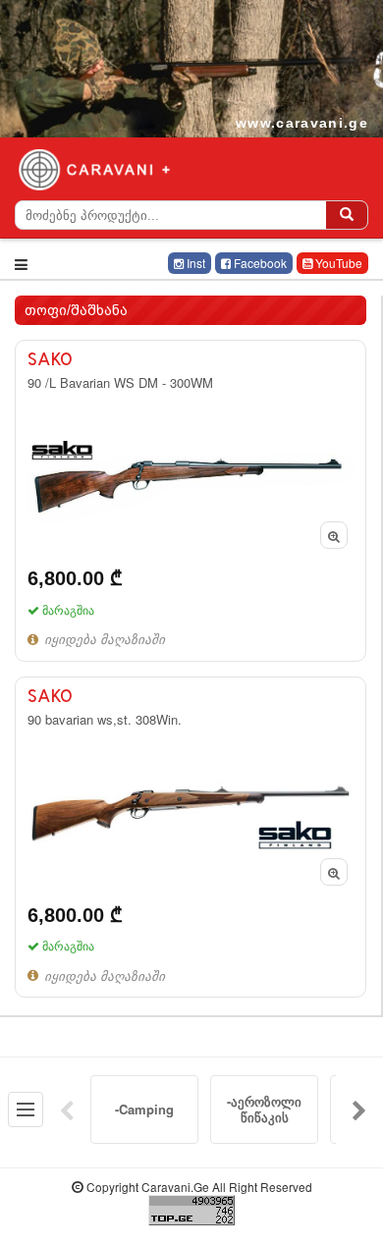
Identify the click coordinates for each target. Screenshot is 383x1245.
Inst (194, 262)
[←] (66, 1109)
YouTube (337, 262)
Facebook (259, 262)
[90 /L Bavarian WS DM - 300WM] (190, 500)
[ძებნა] (346, 215)
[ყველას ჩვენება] (25, 1109)
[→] (359, 1109)
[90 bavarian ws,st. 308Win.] (190, 837)
